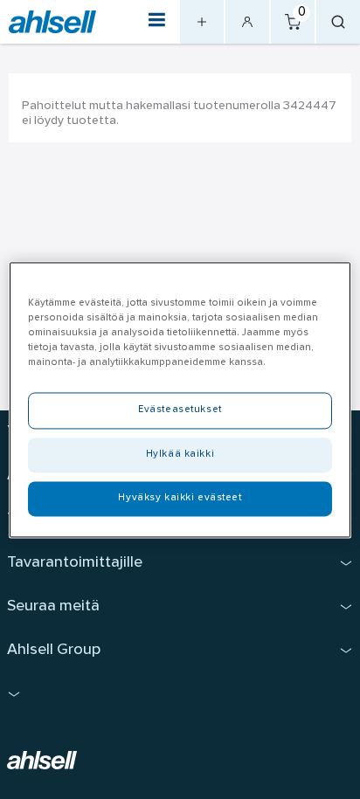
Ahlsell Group (53, 650)
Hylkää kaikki (180, 454)
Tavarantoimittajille (74, 562)
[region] (179, 399)
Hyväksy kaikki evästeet (179, 497)
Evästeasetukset (180, 409)
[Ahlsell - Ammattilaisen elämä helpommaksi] (52, 22)
